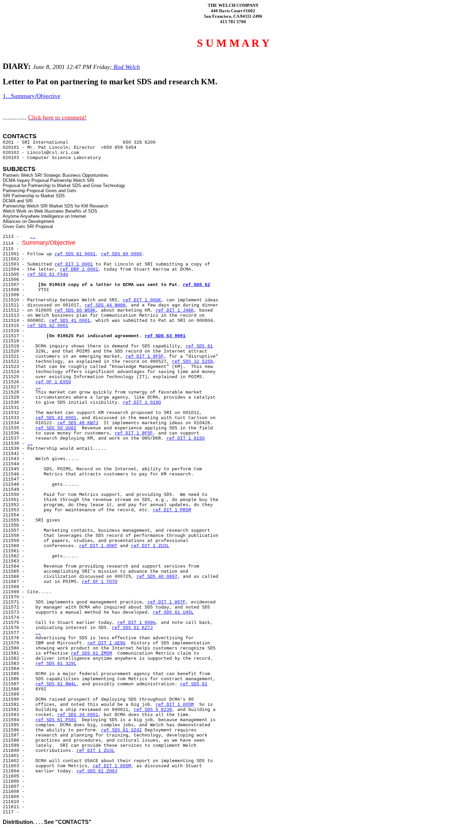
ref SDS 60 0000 (121, 254)
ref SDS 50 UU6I (55, 428)
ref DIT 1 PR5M (172, 510)
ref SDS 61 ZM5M (91, 653)
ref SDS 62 (196, 284)
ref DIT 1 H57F (166, 602)
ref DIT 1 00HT (98, 545)
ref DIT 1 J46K (175, 310)
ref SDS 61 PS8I (55, 720)
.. (32, 236)
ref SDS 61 (199, 346)
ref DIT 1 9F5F (145, 356)
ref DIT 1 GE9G (106, 643)
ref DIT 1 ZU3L (150, 545)
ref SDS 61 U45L (173, 612)
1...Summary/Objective (31, 95)
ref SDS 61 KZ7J (132, 627)
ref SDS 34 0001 (77, 714)
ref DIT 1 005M (175, 704)
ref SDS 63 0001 (165, 336)
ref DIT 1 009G (136, 622)
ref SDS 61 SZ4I (121, 730)
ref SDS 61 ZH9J (96, 771)
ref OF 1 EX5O (53, 382)
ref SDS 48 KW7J (77, 423)
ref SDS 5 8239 (153, 709)
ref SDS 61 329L (55, 663)
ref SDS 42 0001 (47, 325)
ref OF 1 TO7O (99, 581)
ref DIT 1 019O (142, 402)
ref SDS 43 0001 (55, 417)
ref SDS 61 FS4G (47, 274)
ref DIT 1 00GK (142, 300)
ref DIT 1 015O (185, 438)
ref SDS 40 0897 (156, 576)
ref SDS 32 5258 (192, 361)
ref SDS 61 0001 (75, 254)
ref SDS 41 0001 (69, 320)
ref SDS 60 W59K (75, 310)
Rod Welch (126, 66)
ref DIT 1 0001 (74, 264)
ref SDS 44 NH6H (105, 305)
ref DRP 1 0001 (79, 269)
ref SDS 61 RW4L (55, 684)
